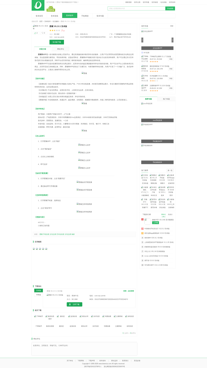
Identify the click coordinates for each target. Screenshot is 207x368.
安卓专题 (100, 16)
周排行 (163, 214)
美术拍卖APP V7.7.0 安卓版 (159, 85)
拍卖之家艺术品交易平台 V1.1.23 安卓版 (161, 57)
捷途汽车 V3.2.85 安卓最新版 (162, 220)
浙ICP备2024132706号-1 (92, 366)
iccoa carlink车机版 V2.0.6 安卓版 (156, 256)
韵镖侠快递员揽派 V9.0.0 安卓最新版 (157, 247)
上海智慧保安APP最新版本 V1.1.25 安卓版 (158, 242)
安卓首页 (39, 16)
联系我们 (125, 361)
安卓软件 (69, 15)
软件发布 (172, 2)
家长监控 (114, 361)
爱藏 (41, 234)
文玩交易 (53, 234)
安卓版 (38, 290)
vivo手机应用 (157, 120)
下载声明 (92, 361)
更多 (171, 26)
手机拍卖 (46, 234)
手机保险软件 (157, 162)
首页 (41, 21)
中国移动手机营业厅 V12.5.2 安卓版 (157, 229)
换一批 (170, 170)
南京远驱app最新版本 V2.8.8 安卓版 (157, 233)
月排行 (170, 214)
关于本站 (70, 361)
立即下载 (76, 304)
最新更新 (128, 2)
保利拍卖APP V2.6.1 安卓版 (159, 66)
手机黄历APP (157, 141)
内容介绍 (42, 49)
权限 (124, 291)
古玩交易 (68, 234)
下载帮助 (81, 361)
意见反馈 (137, 361)
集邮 (73, 234)
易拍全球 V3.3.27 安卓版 (158, 76)
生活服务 (56, 21)
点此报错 (131, 291)
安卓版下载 (57, 42)
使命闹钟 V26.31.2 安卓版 (153, 238)
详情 (170, 59)
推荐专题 (148, 99)
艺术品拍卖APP (157, 48)
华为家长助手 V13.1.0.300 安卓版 (156, 265)
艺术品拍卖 (60, 234)
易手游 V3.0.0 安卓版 (151, 260)
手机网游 (85, 16)
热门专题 (166, 99)
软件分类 (137, 2)
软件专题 (146, 2)
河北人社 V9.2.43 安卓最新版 (154, 251)
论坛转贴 (163, 2)
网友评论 (60, 49)
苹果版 (38, 295)
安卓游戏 (54, 16)
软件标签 (155, 2)
